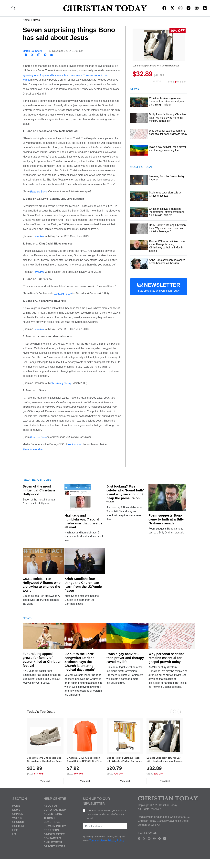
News (36, 20)
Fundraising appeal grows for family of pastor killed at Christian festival (42, 659)
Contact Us (52, 838)
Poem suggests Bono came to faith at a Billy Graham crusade (166, 519)
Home (26, 20)
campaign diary (63, 293)
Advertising (53, 814)
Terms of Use (97, 840)
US (14, 834)
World (17, 818)
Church (18, 822)
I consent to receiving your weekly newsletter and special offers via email (106, 814)
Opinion (17, 814)
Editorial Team (55, 809)
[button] (5, 8)
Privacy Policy (55, 826)
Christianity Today (60, 383)
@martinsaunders (33, 449)
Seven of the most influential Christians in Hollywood (41, 490)
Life (15, 830)
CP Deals (157, 81)
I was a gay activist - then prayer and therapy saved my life (125, 658)
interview (39, 271)
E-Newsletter (54, 834)
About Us (51, 805)
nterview (39, 236)
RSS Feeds (51, 830)
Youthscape (74, 444)
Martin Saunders (32, 51)
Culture (18, 826)
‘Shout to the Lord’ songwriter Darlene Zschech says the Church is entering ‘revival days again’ (79, 661)
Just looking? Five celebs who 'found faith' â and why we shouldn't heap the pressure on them (125, 494)
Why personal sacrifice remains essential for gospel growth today (166, 658)
